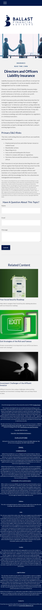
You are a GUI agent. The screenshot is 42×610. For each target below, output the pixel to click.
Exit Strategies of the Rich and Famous (16, 341)
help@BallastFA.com (21, 450)
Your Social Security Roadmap (12, 300)
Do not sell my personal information (29, 427)
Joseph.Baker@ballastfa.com (26, 605)
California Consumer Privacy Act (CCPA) (11, 425)
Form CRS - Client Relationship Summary (21, 433)
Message (4, 230)
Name (3, 206)
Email (3, 218)
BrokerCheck (36, 405)
